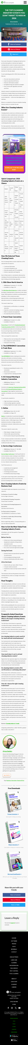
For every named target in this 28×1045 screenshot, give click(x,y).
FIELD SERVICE (14, 968)
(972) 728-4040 (14, 1001)
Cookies (14, 1026)
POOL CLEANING (14, 973)
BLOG (14, 946)
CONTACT (14, 952)
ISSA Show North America (10, 290)
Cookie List (14, 1029)
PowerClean (4, 325)
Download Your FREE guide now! (14, 169)
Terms (14, 1020)
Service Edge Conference (7, 454)
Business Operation (12, 780)
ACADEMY (14, 984)
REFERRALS (14, 949)
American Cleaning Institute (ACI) (16, 387)
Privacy (14, 1023)
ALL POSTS (7, 775)
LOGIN (14, 1004)
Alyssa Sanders (14, 21)
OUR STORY (14, 981)
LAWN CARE (14, 960)
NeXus (3, 416)
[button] (8, 1007)
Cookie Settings (14, 1032)
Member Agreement (14, 1018)
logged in (13, 922)
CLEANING (14, 962)
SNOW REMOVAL (14, 965)
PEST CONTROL (14, 970)
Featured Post (20, 780)
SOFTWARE (14, 941)
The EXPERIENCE (5, 356)
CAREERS (14, 987)
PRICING (14, 943)
